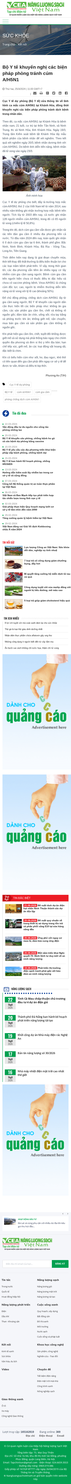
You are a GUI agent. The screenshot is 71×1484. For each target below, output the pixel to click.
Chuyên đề (44, 1369)
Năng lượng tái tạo (46, 1296)
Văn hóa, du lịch (9, 1361)
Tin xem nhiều (11, 618)
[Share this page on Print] (41, 93)
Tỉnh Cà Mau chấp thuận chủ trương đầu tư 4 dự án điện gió (41, 1000)
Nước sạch (42, 1331)
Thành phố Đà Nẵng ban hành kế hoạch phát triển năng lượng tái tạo (42, 1018)
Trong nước (7, 1286)
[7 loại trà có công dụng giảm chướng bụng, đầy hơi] (14, 564)
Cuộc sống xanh (47, 1304)
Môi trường (42, 1326)
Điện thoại (46, 1435)
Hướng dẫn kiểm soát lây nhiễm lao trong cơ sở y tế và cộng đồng (27, 474)
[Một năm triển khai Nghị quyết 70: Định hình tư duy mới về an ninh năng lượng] (13, 956)
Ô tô (4, 1405)
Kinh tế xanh (8, 1351)
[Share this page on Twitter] (53, 93)
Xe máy (5, 1410)
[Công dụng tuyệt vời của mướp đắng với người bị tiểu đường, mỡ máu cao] (14, 591)
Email (60, 1435)
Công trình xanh (45, 1386)
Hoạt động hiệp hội (11, 1296)
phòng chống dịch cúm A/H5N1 (22, 399)
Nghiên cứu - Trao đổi (47, 1356)
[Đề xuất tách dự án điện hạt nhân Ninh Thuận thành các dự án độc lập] (13, 908)
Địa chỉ (30, 1435)
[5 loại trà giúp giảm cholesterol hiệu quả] (14, 604)
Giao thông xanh (12, 1399)
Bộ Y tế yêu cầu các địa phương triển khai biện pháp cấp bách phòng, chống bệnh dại (29, 451)
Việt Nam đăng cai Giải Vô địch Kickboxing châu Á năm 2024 (26, 528)
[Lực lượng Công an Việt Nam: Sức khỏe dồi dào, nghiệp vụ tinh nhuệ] (14, 551)
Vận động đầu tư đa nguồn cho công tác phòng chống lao (25, 428)
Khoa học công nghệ (50, 1344)
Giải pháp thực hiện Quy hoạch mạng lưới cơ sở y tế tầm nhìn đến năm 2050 (28, 508)
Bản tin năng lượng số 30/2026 (36, 1053)
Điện (4, 1311)
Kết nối (22, 44)
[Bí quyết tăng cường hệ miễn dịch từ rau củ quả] (14, 577)
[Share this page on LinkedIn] (60, 93)
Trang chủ (8, 44)
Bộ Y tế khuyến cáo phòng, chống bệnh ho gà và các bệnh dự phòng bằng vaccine (28, 440)
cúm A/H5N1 (24, 392)
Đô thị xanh (42, 1321)
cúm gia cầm (43, 392)
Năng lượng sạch (21, 989)
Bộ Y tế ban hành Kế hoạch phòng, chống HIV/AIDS (26, 462)
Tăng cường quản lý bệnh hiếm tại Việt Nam (27, 518)
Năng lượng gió (44, 1286)
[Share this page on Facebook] (66, 93)
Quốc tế (5, 1291)
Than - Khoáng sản (10, 1321)
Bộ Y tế (8, 392)
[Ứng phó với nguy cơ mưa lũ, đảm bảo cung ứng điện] (13, 941)
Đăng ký (60, 1264)
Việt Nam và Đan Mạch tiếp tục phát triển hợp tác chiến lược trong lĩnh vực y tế (28, 497)
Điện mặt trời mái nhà (47, 1381)
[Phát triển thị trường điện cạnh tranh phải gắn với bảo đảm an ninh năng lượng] (13, 971)
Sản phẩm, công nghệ (47, 1351)
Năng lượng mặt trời (47, 1291)
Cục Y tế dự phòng (20, 384)
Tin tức (6, 1280)
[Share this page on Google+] (47, 93)
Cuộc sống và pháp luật (48, 1336)
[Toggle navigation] (5, 21)
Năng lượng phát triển (16, 1304)
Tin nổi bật (8, 542)
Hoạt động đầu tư (27, 1219)
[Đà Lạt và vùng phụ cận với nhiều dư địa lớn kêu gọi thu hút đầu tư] (10, 1223)
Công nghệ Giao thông (12, 1416)
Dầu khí (5, 1316)
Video (5, 1369)
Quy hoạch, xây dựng (47, 1311)
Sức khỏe (6, 1356)
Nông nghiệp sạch (45, 1391)
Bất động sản (43, 1316)
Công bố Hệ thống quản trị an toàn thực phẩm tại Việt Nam (28, 485)
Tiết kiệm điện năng (46, 1375)
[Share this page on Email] (35, 93)
